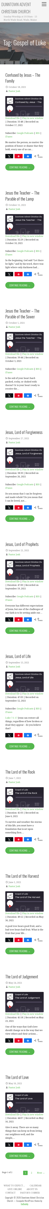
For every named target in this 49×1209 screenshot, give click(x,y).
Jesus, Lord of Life (18, 656)
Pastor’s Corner (30, 1192)
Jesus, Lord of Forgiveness (23, 432)
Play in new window (32, 118)
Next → (41, 1173)
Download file (12, 118)
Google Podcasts (25, 133)
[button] (45, 4)
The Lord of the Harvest (22, 876)
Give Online (14, 1189)
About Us (32, 1189)
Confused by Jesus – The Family (22, 78)
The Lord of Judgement (21, 976)
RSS (38, 133)
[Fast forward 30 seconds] (31, 114)
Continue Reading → (19, 167)
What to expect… (14, 1185)
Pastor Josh (14, 91)
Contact (10, 1192)
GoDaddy (24, 1204)
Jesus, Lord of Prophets (22, 544)
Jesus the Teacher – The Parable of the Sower (22, 314)
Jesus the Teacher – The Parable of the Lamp (22, 196)
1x (23, 115)
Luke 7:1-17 (11, 718)
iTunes (8, 136)
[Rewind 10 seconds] (18, 114)
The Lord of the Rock (20, 772)
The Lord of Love (17, 1077)
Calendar (35, 1185)
